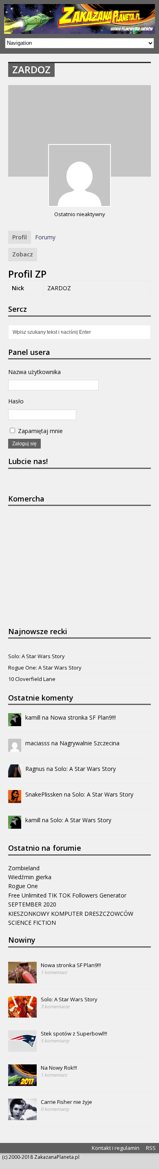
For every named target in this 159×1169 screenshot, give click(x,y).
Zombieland (24, 868)
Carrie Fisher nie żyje (66, 1102)
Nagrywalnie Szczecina (89, 743)
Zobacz (22, 254)
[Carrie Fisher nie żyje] (22, 1115)
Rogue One (23, 886)
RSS (151, 1147)
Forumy (45, 237)
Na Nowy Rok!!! (59, 1067)
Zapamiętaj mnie (39, 431)
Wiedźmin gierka (29, 877)
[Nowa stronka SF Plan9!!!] (22, 979)
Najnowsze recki (37, 631)
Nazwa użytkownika (34, 372)
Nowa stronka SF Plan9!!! (83, 717)
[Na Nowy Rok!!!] (22, 1081)
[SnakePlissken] (14, 798)
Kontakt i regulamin (115, 1147)
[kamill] (14, 721)
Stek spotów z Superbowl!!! (74, 1033)
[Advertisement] (69, 565)
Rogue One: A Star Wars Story (45, 667)
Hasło (16, 401)
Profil (19, 237)
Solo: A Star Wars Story (36, 656)
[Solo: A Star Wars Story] (22, 1013)
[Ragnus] (14, 773)
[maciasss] (14, 747)
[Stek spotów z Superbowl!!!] (22, 1047)
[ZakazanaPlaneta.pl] (79, 19)
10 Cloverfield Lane (31, 679)
